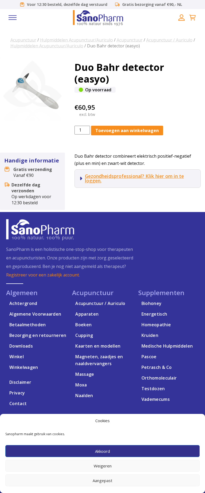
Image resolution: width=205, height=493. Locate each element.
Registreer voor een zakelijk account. (43, 275)
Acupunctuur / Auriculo (169, 40)
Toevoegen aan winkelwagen (127, 130)
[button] (12, 17)
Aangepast (102, 480)
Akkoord (102, 451)
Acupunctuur (23, 40)
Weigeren (103, 465)
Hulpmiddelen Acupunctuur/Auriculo (76, 40)
